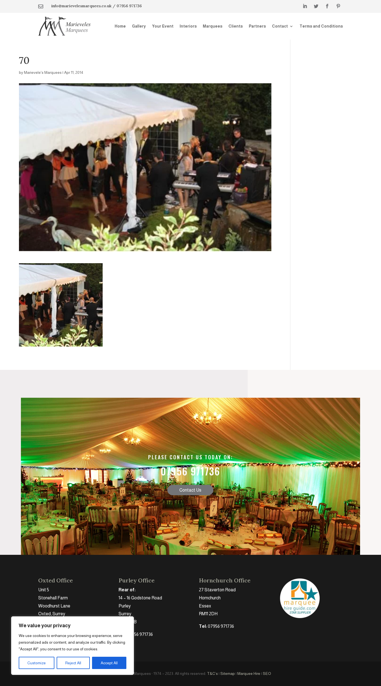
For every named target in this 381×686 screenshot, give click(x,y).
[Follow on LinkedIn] (304, 6)
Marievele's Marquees (43, 72)
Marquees (212, 26)
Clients (235, 26)
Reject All (73, 663)
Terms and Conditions (321, 26)
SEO (267, 673)
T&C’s (212, 673)
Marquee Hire (248, 673)
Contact (280, 26)
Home (120, 26)
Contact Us (190, 490)
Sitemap (227, 673)
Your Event (162, 26)
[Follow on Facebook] (327, 6)
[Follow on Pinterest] (338, 6)
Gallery (139, 26)
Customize (36, 663)
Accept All (109, 663)
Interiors (188, 26)
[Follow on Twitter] (316, 6)
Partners (257, 26)
